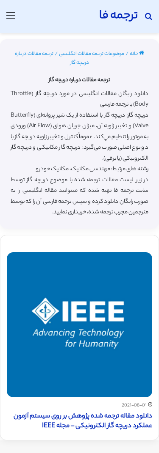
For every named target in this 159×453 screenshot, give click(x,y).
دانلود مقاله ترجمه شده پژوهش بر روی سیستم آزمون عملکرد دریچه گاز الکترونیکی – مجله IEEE (83, 421)
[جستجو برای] (148, 19)
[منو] (10, 19)
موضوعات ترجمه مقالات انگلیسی (91, 54)
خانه (134, 54)
